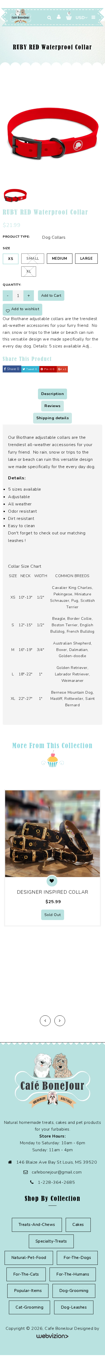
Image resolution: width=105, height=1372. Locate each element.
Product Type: (16, 236)
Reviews (52, 405)
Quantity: (12, 285)
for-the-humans (72, 1274)
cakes (78, 1224)
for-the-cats (26, 1274)
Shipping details (52, 418)
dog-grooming (74, 1290)
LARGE (86, 258)
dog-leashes (74, 1307)
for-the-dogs (77, 1257)
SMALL (32, 258)
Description (52, 393)
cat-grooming (29, 1307)
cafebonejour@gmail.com (57, 1172)
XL (28, 271)
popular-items (28, 1290)
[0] (67, 17)
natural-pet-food (28, 1257)
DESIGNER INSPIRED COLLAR (52, 892)
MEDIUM (59, 258)
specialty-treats (51, 1241)
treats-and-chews (37, 1224)
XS (10, 258)
